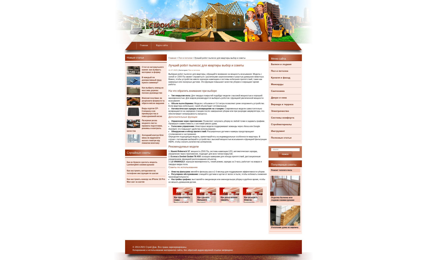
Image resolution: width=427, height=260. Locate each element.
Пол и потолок (279, 71)
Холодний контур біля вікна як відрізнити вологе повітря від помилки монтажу (152, 139)
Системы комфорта (282, 117)
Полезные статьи (281, 137)
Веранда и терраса (282, 104)
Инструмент (278, 131)
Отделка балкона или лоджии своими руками (282, 198)
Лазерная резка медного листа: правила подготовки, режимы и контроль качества (144, 125)
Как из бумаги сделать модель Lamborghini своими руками (142, 163)
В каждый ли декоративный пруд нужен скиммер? (151, 80)
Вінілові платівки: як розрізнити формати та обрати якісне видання (153, 100)
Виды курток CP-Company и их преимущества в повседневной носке (152, 112)
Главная (144, 45)
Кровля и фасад (280, 77)
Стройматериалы (281, 124)
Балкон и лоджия (281, 64)
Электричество (280, 111)
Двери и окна (279, 97)
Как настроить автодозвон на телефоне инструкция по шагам (142, 172)
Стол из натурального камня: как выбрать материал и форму (153, 69)
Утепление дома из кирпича (284, 227)
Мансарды (277, 84)
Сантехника (278, 91)
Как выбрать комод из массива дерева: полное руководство (152, 90)
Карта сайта (162, 45)
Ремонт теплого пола (281, 170)
